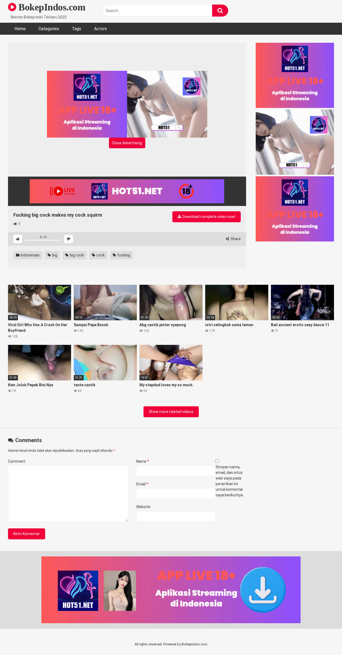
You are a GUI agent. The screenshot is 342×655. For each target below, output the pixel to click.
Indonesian (30, 255)
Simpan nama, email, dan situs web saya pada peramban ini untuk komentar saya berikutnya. (230, 481)
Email (142, 484)
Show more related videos (171, 412)
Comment (16, 461)
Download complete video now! (208, 217)
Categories (48, 28)
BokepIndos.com (50, 7)
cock (100, 255)
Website (143, 507)
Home (20, 28)
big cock (76, 255)
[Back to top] (324, 638)
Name (142, 461)
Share (235, 239)
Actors (100, 28)
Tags (76, 28)
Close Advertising (127, 143)
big (54, 255)
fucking (123, 255)
